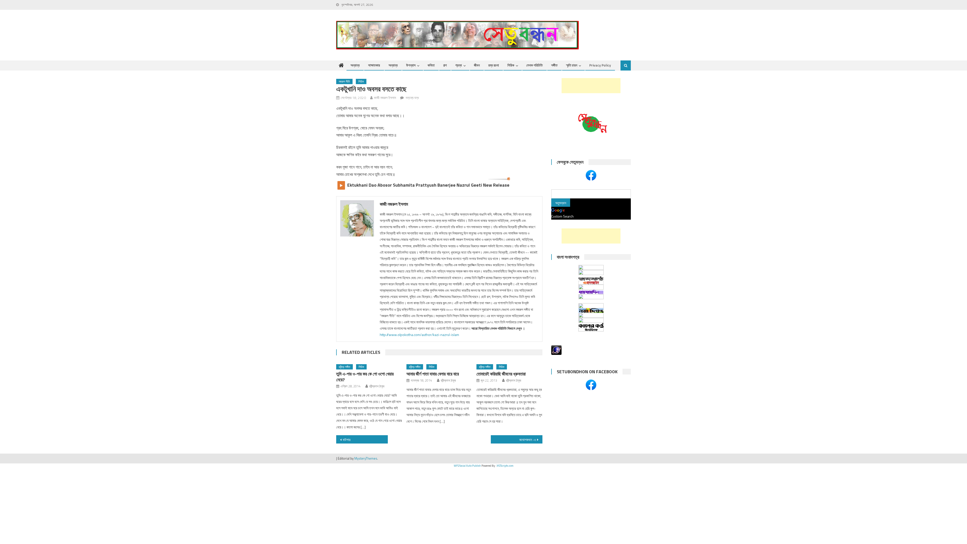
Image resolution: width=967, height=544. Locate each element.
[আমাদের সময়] (591, 305)
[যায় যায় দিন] (591, 292)
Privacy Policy (600, 65)
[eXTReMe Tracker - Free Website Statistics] (556, 349)
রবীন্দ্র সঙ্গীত (344, 366)
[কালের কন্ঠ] (591, 325)
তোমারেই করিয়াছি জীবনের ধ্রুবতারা (501, 373)
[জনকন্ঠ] (591, 278)
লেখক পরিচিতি (534, 65)
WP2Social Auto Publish (467, 466)
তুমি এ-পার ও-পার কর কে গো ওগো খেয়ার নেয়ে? (365, 376)
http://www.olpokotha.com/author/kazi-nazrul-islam (419, 334)
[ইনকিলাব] (591, 287)
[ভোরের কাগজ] (591, 320)
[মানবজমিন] (591, 283)
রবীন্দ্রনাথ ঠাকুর (376, 386)
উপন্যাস (411, 65)
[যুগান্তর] (591, 267)
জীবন (477, 65)
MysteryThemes (365, 458)
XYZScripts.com (505, 466)
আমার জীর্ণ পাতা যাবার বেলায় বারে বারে (432, 373)
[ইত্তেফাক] (591, 329)
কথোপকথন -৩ (527, 439)
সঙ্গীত (554, 65)
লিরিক (510, 65)
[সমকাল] (591, 273)
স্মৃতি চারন (571, 65)
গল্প (445, 65)
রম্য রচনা (493, 65)
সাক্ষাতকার (374, 65)
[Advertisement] (591, 85)
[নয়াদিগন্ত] (591, 310)
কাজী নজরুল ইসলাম (385, 97)
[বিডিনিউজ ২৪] (591, 315)
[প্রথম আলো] (591, 298)
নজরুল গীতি (344, 81)
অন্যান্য (355, 65)
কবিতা (431, 65)
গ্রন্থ (458, 65)
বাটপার (347, 439)
